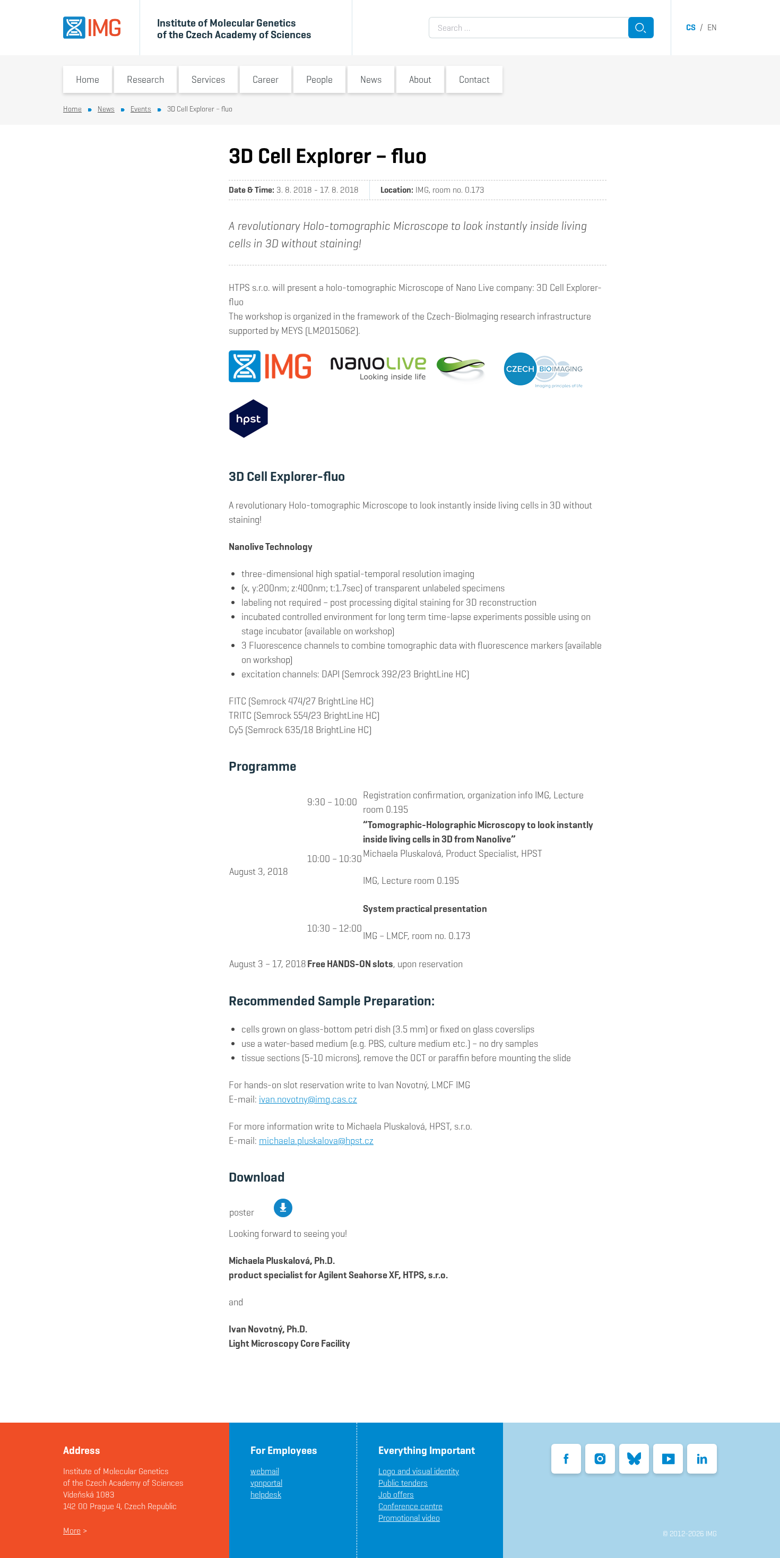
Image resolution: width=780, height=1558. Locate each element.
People (319, 79)
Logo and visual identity (418, 1471)
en (712, 27)
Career (266, 79)
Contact (474, 79)
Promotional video (409, 1517)
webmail (264, 1471)
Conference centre (410, 1506)
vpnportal (266, 1482)
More (72, 1530)
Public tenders (403, 1482)
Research (145, 79)
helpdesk (265, 1494)
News (371, 79)
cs (691, 27)
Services (208, 79)
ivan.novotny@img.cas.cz (308, 1099)
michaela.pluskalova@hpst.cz (316, 1140)
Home (87, 79)
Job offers (396, 1494)
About (420, 79)
